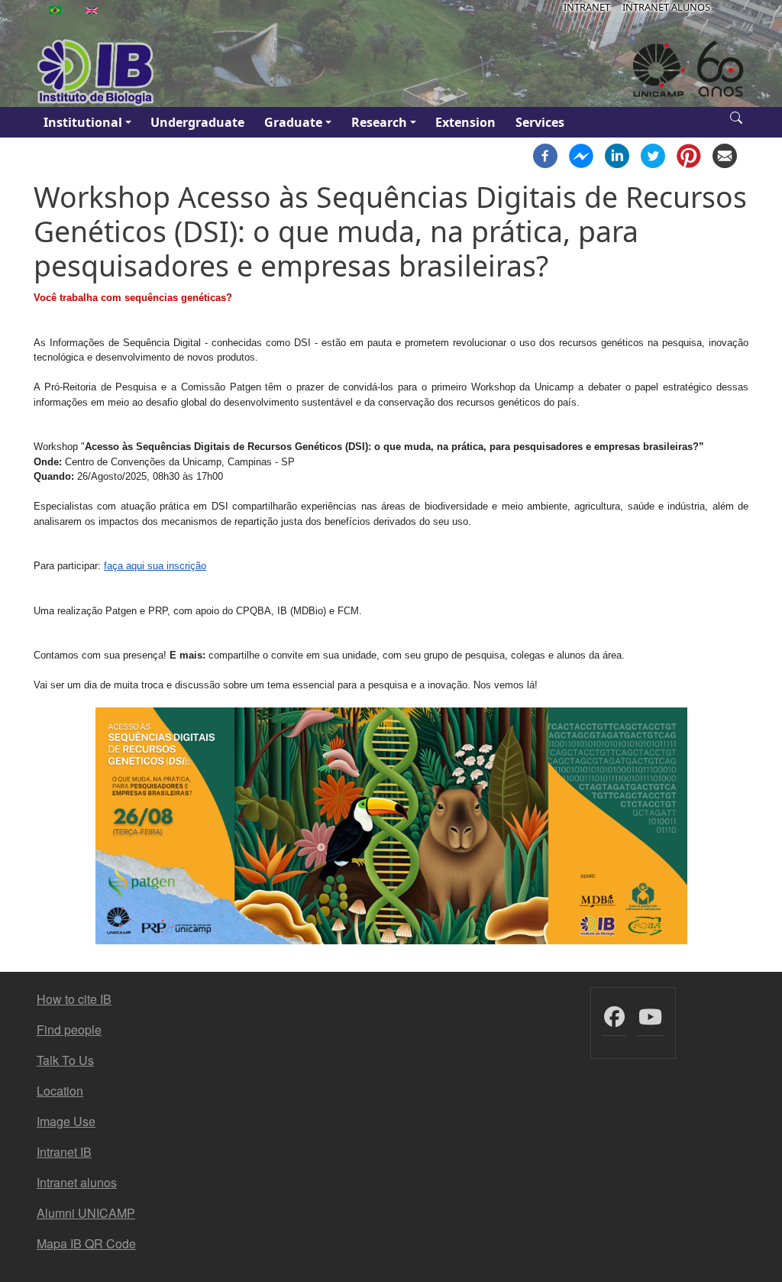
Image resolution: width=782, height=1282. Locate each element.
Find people (69, 1029)
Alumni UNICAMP (86, 1213)
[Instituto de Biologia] (96, 72)
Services (539, 122)
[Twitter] (653, 154)
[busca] (736, 116)
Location (60, 1090)
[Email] (725, 154)
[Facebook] (545, 154)
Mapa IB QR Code (86, 1243)
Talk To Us (65, 1060)
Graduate (293, 122)
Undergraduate (197, 122)
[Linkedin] (617, 154)
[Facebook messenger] (581, 154)
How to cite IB (74, 999)
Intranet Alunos (666, 7)
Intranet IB (64, 1152)
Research (379, 122)
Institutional (83, 122)
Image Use (66, 1121)
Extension (465, 122)
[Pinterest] (689, 154)
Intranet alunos (77, 1182)
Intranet (587, 7)
